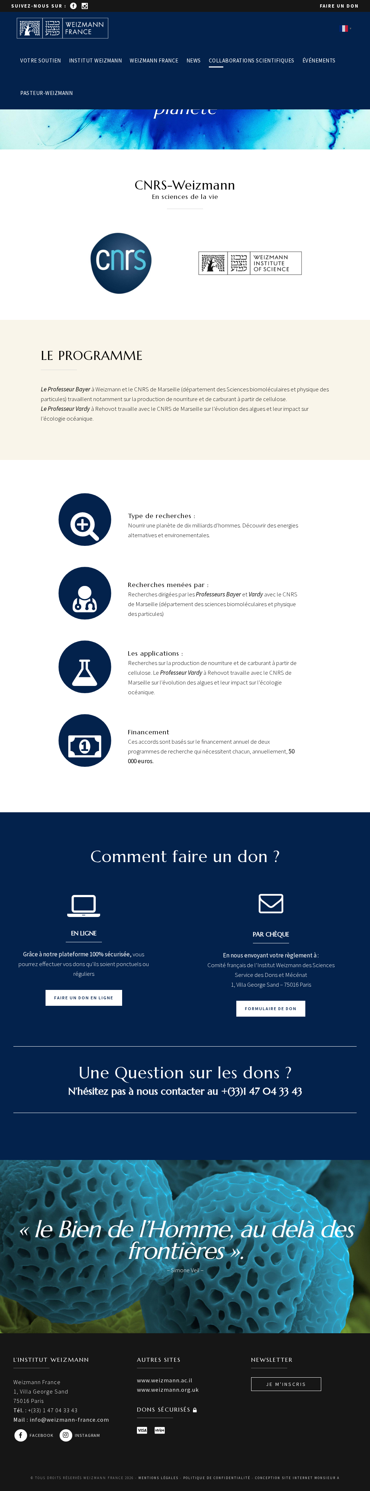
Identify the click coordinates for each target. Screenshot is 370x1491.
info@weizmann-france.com (69, 1419)
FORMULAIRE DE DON (271, 1008)
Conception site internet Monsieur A (297, 1478)
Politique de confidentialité (216, 1478)
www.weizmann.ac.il (165, 1380)
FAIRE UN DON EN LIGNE (83, 997)
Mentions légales (158, 1478)
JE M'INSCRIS (286, 1384)
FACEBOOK (42, 1435)
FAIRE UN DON (339, 6)
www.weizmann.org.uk (168, 1389)
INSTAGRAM (87, 1435)
